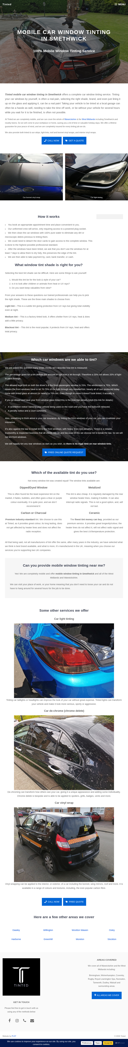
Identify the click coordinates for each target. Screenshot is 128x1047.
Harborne (16, 939)
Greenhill (48, 939)
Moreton (80, 939)
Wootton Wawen (80, 930)
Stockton (112, 939)
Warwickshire (70, 119)
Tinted (7, 4)
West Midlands (88, 119)
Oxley (112, 930)
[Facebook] (9, 1020)
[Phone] (24, 1020)
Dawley (16, 930)
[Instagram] (17, 1020)
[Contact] (32, 1020)
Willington (48, 930)
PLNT (14, 1036)
